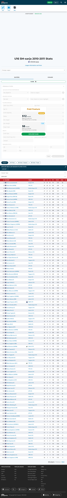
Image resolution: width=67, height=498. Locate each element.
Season (5, 162)
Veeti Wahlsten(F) (11, 432)
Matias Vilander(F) (11, 369)
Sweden (3, 469)
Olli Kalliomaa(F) (10, 382)
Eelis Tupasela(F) (11, 349)
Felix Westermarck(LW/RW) (13, 188)
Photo (42, 477)
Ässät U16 (30, 191)
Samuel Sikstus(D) (11, 449)
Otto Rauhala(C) (10, 260)
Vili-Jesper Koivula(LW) (12, 407)
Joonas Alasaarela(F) (11, 393)
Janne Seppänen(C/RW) (12, 457)
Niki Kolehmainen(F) (11, 338)
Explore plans (33, 134)
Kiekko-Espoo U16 (32, 188)
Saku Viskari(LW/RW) (12, 341)
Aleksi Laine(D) (10, 452)
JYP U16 (30, 216)
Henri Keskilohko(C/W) (12, 277)
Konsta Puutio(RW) (11, 202)
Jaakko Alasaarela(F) (11, 246)
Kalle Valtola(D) (10, 288)
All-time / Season (22, 162)
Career (42, 485)
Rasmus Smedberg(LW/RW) (13, 416)
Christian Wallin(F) (11, 254)
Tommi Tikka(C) (10, 427)
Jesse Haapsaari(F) (11, 360)
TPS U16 (30, 185)
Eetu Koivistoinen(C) (11, 218)
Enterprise (43, 483)
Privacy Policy (44, 475)
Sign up (50, 2)
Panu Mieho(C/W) (11, 210)
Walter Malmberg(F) (11, 405)
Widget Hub (43, 469)
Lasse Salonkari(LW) (11, 413)
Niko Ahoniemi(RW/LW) (12, 274)
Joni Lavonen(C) (10, 263)
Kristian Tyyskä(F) (11, 313)
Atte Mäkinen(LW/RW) (12, 374)
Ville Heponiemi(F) (11, 441)
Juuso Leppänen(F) (11, 371)
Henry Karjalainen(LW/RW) (13, 430)
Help (42, 473)
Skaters (16, 77)
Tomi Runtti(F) (10, 235)
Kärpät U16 (31, 182)
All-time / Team (35, 162)
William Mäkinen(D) (11, 399)
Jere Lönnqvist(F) (11, 366)
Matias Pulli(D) (10, 268)
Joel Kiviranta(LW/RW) (12, 346)
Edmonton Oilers (31, 473)
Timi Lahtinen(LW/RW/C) (13, 424)
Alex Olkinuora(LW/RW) (12, 290)
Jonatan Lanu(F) (10, 388)
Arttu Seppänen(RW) (12, 343)
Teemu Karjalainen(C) (12, 454)
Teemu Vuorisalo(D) (11, 435)
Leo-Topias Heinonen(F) (12, 257)
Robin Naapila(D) (11, 446)
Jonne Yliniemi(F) (11, 252)
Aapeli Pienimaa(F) (11, 385)
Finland (2, 475)
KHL (15, 471)
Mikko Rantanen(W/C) (12, 363)
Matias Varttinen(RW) (12, 352)
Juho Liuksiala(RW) (11, 243)
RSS (42, 481)
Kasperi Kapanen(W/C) (12, 302)
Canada (2, 471)
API (41, 479)
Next (63, 462)
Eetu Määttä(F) (10, 279)
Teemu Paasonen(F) (11, 396)
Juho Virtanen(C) (11, 205)
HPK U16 (30, 199)
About (42, 471)
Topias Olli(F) (10, 324)
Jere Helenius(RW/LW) (12, 213)
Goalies (50, 77)
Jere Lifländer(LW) (11, 421)
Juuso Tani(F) (10, 227)
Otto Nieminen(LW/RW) (12, 329)
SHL (15, 473)
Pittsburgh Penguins (32, 477)
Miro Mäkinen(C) (11, 232)
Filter (32, 81)
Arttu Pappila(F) (10, 355)
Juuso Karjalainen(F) (11, 438)
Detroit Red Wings (32, 471)
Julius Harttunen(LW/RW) (13, 271)
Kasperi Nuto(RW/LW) (12, 196)
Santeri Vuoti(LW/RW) (12, 199)
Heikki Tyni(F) (10, 443)
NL (15, 479)
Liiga (16, 477)
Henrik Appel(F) (10, 332)
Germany (3, 477)
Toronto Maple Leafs (32, 479)
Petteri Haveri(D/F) (11, 266)
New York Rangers (32, 475)
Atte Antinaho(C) (11, 216)
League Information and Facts (33, 65)
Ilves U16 (30, 213)
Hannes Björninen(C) (12, 335)
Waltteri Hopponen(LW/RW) (13, 224)
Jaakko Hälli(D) (10, 318)
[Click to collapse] (65, 166)
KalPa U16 (30, 229)
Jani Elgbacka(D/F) (11, 327)
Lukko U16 (31, 293)
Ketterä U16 (31, 313)
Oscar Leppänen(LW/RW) (13, 296)
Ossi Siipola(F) (10, 377)
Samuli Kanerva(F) (11, 238)
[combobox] (1, 176)
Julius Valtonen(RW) (11, 299)
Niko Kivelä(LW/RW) (11, 321)
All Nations (3, 479)
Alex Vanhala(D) (10, 391)
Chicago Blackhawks (32, 469)
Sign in (56, 2)
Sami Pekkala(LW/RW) (12, 193)
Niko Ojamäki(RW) (11, 191)
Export (4, 169)
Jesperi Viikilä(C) (10, 282)
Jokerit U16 (31, 221)
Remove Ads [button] (38, 13)
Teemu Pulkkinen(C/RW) (12, 207)
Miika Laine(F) (10, 410)
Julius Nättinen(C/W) (12, 285)
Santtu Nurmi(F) (10, 402)
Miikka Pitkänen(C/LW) (12, 229)
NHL (16, 469)
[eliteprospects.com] (4, 2)
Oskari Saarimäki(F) (11, 418)
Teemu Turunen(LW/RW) (13, 221)
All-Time (12, 162)
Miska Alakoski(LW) (11, 241)
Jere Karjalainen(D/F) (12, 380)
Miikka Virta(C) (10, 310)
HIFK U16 (30, 210)
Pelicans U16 (31, 252)
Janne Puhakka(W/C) (12, 304)
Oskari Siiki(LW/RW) (11, 185)
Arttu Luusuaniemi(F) (12, 182)
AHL (15, 475)
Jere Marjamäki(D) (11, 357)
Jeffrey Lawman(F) (11, 293)
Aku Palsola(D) (10, 249)
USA (2, 473)
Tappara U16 (31, 260)
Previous (57, 462)
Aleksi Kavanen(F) (11, 316)
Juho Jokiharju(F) (11, 307)
